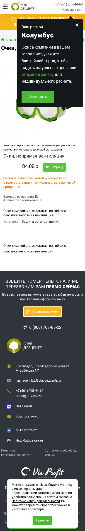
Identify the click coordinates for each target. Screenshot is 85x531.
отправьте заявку (38, 74)
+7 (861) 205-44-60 (69, 4)
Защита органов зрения (40, 222)
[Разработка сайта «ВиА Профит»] (42, 472)
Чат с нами (24, 406)
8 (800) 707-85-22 (29, 396)
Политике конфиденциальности (36, 501)
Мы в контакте (26, 430)
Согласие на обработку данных (61, 453)
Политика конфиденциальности (16, 453)
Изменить (37, 96)
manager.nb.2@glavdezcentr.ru (38, 380)
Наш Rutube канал (29, 440)
